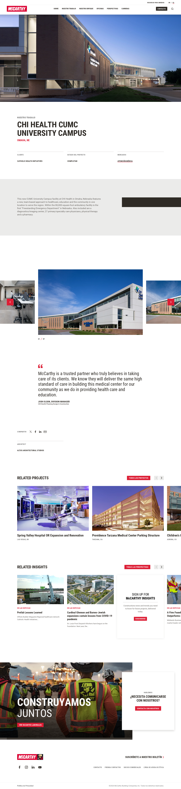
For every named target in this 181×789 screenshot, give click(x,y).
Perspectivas (112, 9)
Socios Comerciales (132, 767)
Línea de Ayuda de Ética (154, 767)
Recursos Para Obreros (155, 2)
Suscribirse (140, 619)
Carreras (125, 9)
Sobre (56, 9)
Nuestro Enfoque (86, 9)
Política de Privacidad (25, 786)
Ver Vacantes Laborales (30, 725)
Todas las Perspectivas (137, 567)
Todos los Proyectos (138, 478)
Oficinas (100, 9)
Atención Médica (125, 161)
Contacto (161, 9)
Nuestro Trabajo (69, 9)
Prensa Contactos (113, 767)
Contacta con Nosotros (148, 708)
